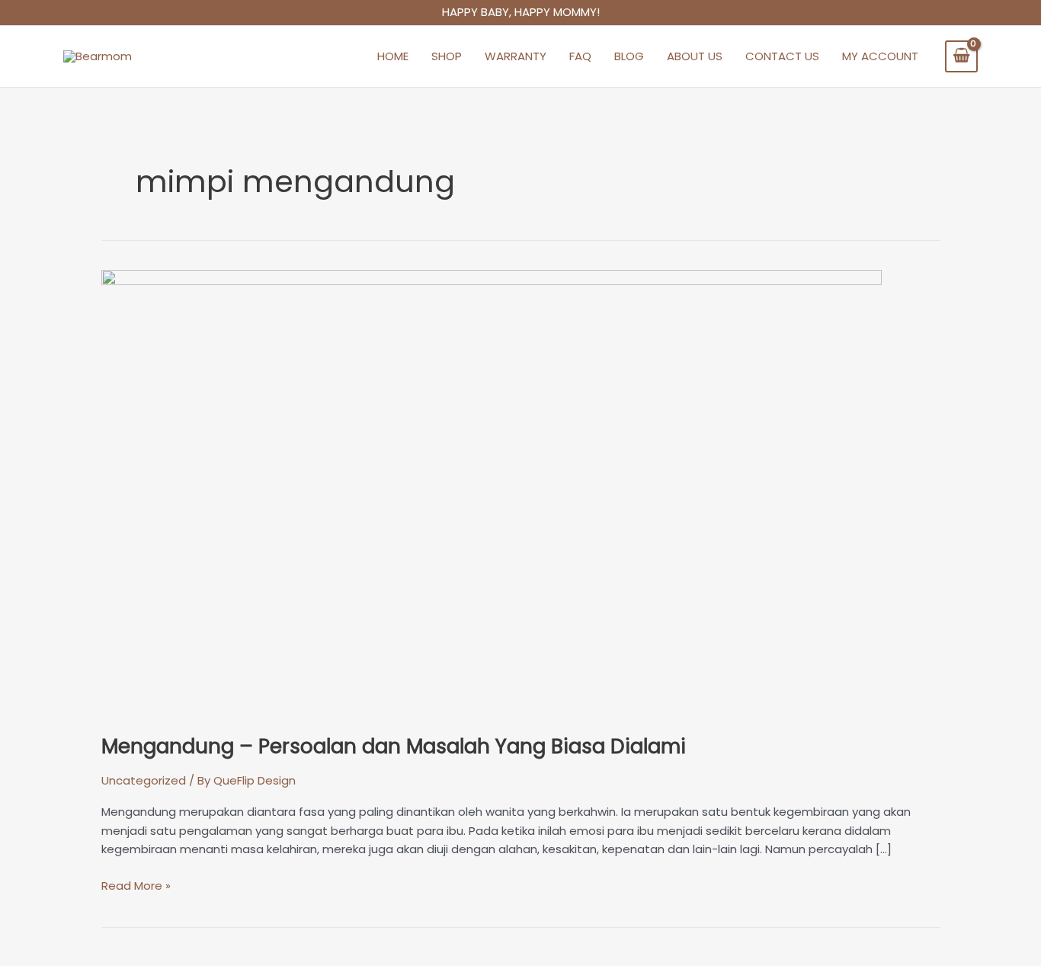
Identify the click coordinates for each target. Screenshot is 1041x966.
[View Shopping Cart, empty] (961, 56)
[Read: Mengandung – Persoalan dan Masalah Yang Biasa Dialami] (491, 492)
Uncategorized (143, 780)
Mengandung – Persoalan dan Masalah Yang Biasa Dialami (393, 746)
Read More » (136, 885)
